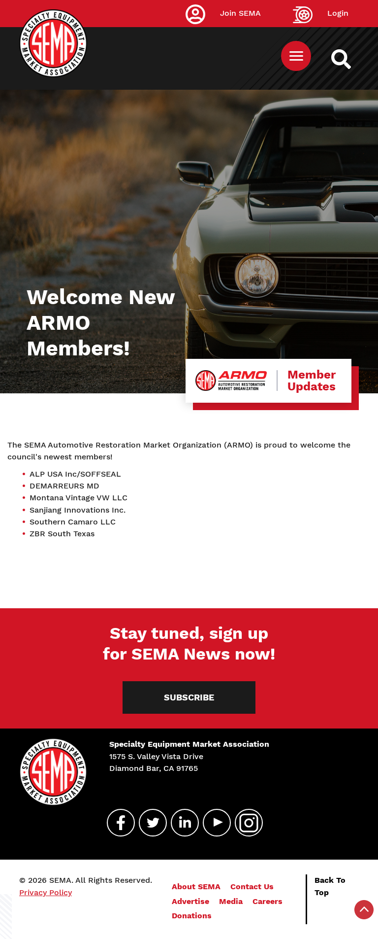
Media (231, 901)
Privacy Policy (45, 892)
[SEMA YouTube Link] (212, 822)
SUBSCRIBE (189, 697)
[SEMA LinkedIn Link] (180, 822)
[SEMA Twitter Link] (148, 822)
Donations (192, 915)
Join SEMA (240, 13)
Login (337, 13)
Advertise (190, 901)
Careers (267, 901)
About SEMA (196, 886)
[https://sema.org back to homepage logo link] (349, 59)
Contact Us (252, 886)
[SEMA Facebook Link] (116, 822)
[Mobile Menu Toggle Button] (296, 55)
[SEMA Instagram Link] (244, 822)
